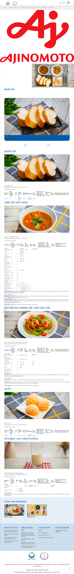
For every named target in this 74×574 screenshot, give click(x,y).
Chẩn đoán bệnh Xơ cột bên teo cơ (11, 541)
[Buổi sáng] (14, 510)
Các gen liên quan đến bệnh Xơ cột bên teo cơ (11, 531)
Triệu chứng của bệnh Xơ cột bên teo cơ (10, 538)
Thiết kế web (47, 572)
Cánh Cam (57, 572)
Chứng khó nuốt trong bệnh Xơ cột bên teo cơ (28, 543)
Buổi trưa (31, 517)
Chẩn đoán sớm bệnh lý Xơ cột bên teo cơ (28, 546)
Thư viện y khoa (43, 533)
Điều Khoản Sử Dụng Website (61, 531)
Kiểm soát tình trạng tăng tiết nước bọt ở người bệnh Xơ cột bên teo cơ (28, 534)
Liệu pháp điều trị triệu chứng (28, 539)
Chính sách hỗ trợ (43, 535)
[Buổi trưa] (37, 510)
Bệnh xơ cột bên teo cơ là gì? (11, 534)
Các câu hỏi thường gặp (45, 537)
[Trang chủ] (5, 7)
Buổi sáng (8, 517)
